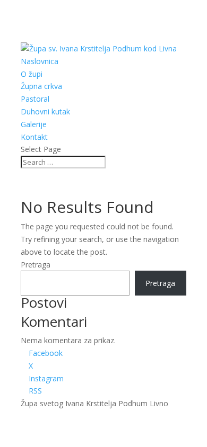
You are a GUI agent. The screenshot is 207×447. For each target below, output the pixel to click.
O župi (31, 74)
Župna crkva (41, 86)
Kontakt (34, 137)
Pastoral (35, 99)
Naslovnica (39, 61)
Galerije (34, 124)
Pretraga (35, 265)
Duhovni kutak (45, 111)
